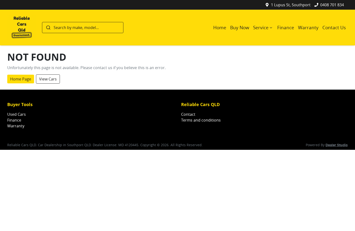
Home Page (20, 79)
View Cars (48, 79)
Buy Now (239, 27)
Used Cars (16, 114)
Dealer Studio (337, 145)
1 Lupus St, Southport (291, 4)
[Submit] (48, 27)
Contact (188, 114)
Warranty (308, 27)
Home (219, 27)
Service (261, 27)
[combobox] (82, 27)
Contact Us (334, 27)
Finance (285, 27)
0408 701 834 (332, 4)
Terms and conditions (201, 120)
